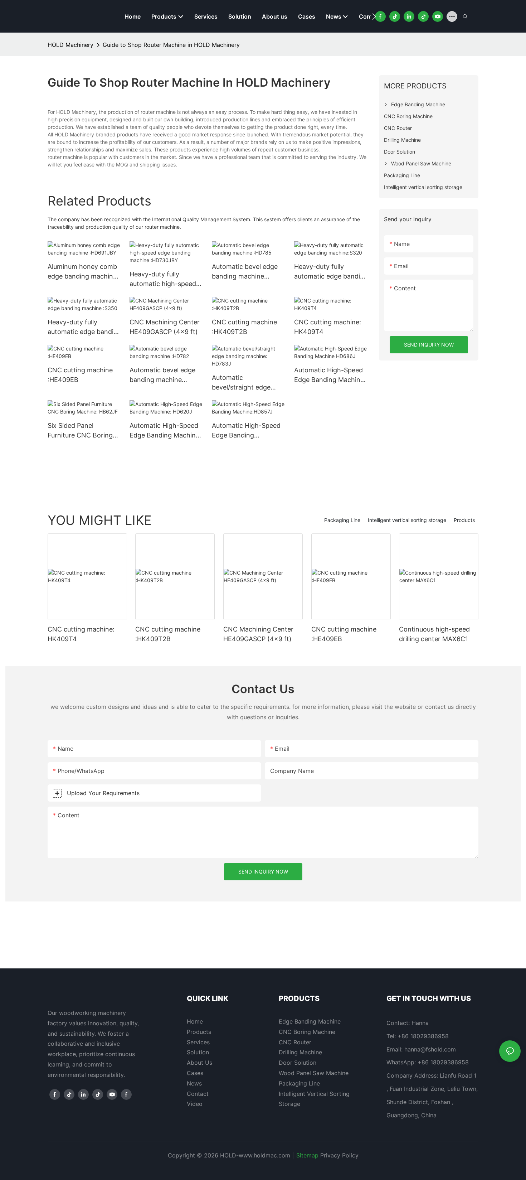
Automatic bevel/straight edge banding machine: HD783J (241, 383)
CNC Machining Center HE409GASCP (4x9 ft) (165, 326)
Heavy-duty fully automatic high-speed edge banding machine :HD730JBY (164, 279)
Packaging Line (342, 520)
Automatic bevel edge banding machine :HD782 (162, 375)
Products (464, 520)
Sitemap (307, 1155)
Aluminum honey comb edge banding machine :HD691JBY (82, 272)
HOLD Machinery (70, 44)
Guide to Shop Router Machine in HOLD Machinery (171, 44)
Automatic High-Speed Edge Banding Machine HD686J (329, 375)
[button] (374, 16)
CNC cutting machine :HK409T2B (244, 326)
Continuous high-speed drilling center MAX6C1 (434, 634)
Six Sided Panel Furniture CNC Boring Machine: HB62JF (80, 431)
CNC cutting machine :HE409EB (80, 374)
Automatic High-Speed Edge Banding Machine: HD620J (165, 431)
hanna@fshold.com (430, 1049)
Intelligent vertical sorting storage (407, 520)
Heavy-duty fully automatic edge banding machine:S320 (331, 272)
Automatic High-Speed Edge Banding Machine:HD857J (246, 431)
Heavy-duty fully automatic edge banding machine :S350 (84, 327)
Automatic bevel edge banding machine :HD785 (245, 272)
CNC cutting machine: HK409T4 (327, 326)
